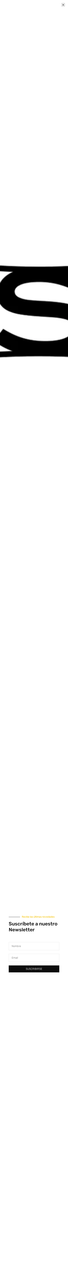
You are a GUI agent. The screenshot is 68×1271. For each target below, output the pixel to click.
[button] (63, 4)
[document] (34, 635)
